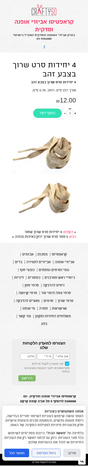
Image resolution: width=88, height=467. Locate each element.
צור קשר (24, 316)
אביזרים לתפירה (38, 262)
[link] (44, 29)
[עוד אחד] (75, 113)
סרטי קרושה (27, 293)
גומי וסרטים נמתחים (54, 270)
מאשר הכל (17, 453)
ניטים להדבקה (54, 285)
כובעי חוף (27, 270)
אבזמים (28, 255)
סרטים (48, 301)
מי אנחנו (28, 309)
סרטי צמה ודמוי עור (56, 293)
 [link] (44, 47)
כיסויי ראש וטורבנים (59, 278)
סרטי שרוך (65, 301)
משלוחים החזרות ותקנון (53, 316)
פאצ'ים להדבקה (28, 301)
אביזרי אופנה (64, 262)
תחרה (43, 309)
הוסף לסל (47, 113)
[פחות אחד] (65, 113)
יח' (70, 109)
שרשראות (59, 309)
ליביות (19, 278)
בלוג (44, 324)
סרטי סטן (32, 285)
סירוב (72, 453)
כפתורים (34, 278)
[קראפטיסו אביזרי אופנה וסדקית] (44, 16)
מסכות (43, 255)
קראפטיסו (59, 255)
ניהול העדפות (46, 453)
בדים (18, 262)
